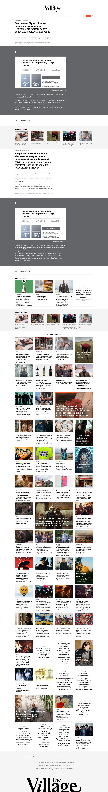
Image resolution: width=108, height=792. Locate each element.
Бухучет (37, 378)
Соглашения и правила (68, 756)
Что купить (58, 378)
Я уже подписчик (21, 51)
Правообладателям (48, 756)
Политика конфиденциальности (33, 756)
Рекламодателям (29, 757)
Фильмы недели (19, 489)
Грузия (37, 544)
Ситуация (37, 461)
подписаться (51, 77)
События (57, 709)
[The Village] (54, 9)
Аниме (77, 461)
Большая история (60, 404)
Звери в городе (58, 461)
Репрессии (18, 571)
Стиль (64, 15)
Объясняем (78, 351)
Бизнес (49, 15)
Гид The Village (39, 351)
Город (40, 15)
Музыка (17, 461)
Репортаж (17, 351)
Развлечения (55, 15)
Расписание (38, 571)
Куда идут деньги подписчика (59, 90)
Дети (67, 15)
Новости (19, 20)
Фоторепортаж (39, 516)
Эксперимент (18, 294)
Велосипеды (58, 544)
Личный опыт (58, 294)
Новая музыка (78, 433)
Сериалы (17, 378)
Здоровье (57, 351)
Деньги (17, 599)
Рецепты (37, 294)
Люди (44, 15)
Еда (60, 15)
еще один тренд (79, 571)
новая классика (19, 406)
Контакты (58, 756)
